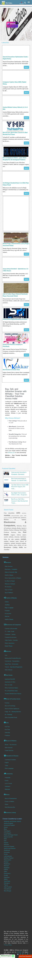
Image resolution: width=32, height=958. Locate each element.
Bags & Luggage (9, 607)
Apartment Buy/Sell (10, 679)
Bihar (5, 829)
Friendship (7, 777)
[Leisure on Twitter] (27, 954)
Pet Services (8, 586)
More (26, 67)
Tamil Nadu (7, 881)
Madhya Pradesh (9, 858)
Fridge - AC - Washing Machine (13, 711)
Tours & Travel (8, 589)
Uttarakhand (7, 889)
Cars (6, 655)
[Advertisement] (16, 24)
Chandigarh (7, 831)
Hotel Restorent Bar (10, 807)
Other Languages (9, 768)
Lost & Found (8, 783)
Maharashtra (7, 860)
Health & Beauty (9, 575)
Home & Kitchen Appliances (12, 708)
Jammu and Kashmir (10, 848)
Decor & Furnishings (10, 705)
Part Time (7, 729)
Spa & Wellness (9, 592)
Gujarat (6, 842)
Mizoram (6, 865)
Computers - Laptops (10, 634)
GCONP (19, 952)
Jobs (7, 722)
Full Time (7, 726)
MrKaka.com (11, 452)
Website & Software (10, 584)
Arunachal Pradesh (9, 825)
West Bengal (7, 891)
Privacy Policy (8, 945)
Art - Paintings (8, 714)
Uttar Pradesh (8, 887)
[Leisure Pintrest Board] (22, 954)
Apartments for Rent (10, 682)
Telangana (7, 883)
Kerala (6, 854)
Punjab (6, 875)
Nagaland (6, 867)
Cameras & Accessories (11, 628)
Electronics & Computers (13, 624)
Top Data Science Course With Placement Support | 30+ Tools (19, 486)
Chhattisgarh (7, 833)
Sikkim (6, 879)
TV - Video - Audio (9, 631)
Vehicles (8, 651)
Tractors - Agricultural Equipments (13, 667)
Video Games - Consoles (11, 640)
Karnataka (7, 852)
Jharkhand (7, 850)
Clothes (7, 601)
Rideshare (7, 789)
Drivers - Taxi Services (11, 744)
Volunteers (7, 786)
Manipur (6, 862)
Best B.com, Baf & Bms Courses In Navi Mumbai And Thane (19, 501)
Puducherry (7, 873)
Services (8, 562)
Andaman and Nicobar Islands (12, 821)
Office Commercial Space (11, 688)
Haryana (6, 844)
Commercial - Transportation (12, 661)
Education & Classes (12, 755)
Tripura (6, 885)
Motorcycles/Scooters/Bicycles (13, 658)
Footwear (7, 610)
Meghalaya (7, 863)
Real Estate (9, 675)
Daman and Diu (8, 837)
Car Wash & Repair (10, 581)
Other (5, 871)
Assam (6, 827)
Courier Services (9, 750)
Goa (5, 840)
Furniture (7, 703)
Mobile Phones (8, 646)
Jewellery (7, 604)
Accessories (8, 613)
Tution (6, 765)
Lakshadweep (8, 856)
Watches (7, 616)
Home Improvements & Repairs (13, 578)
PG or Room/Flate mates (11, 690)
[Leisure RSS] (20, 954)
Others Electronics (9, 643)
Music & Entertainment (11, 798)
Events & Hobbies (9, 801)
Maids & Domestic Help (11, 572)
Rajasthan (7, 877)
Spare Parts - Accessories (11, 664)
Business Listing (10, 812)
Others (7, 794)
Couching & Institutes (10, 759)
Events (6, 780)
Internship (7, 732)
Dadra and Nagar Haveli (11, 835)
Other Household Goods (11, 717)
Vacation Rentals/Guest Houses (13, 693)
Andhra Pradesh (8, 823)
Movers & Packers (11, 740)
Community (9, 773)
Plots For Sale (8, 685)
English (7, 762)
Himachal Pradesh (9, 846)
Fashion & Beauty (11, 598)
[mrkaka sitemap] (18, 954)
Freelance (7, 735)
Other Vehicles (8, 670)
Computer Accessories (10, 637)
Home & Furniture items (13, 699)
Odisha (6, 869)
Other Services (9, 566)
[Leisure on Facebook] (25, 954)
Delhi (5, 838)
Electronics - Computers (11, 569)
